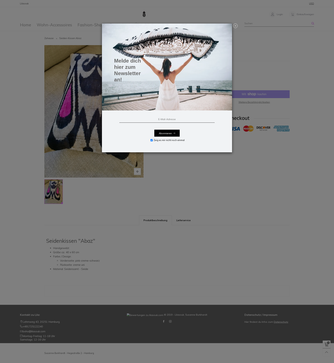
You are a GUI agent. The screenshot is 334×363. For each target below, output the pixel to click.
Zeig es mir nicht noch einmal (169, 140)
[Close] (235, 26)
